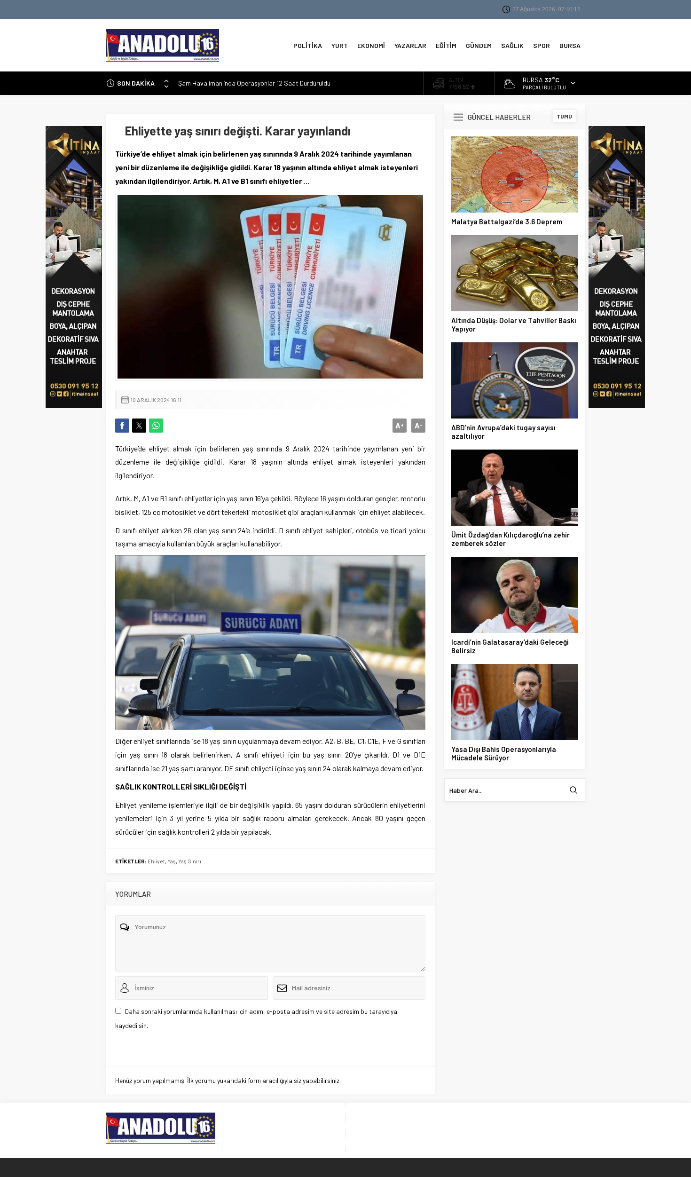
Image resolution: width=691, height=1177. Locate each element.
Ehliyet (156, 861)
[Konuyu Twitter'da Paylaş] (139, 426)
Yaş (171, 861)
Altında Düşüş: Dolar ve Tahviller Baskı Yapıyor (513, 324)
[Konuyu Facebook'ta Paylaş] (122, 426)
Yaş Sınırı (189, 861)
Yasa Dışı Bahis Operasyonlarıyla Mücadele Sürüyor (503, 753)
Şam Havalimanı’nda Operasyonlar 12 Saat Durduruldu (254, 80)
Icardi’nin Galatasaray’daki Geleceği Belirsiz (510, 646)
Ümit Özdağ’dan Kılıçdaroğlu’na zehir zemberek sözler (510, 538)
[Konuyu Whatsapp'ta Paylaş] (156, 426)
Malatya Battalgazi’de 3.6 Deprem (506, 221)
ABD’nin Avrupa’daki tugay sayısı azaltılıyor (503, 431)
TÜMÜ (564, 116)
